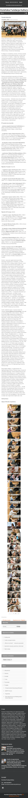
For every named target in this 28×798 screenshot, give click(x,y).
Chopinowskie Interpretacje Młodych (13, 688)
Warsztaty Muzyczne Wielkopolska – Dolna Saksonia (13, 697)
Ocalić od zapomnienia (9, 640)
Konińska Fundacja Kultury (14, 10)
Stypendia (7, 693)
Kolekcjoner (7, 637)
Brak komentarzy (14, 19)
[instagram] (3, 788)
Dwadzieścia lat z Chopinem (20, 620)
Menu (2, 13)
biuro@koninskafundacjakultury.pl (14, 5)
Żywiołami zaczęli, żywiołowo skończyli (13, 646)
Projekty (6, 685)
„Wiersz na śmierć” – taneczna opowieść (13, 643)
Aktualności (4, 617)
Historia (6, 673)
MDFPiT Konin (8, 691)
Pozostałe (6, 682)
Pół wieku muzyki (5, 620)
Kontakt (6, 676)
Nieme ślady (7, 649)
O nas (5, 679)
